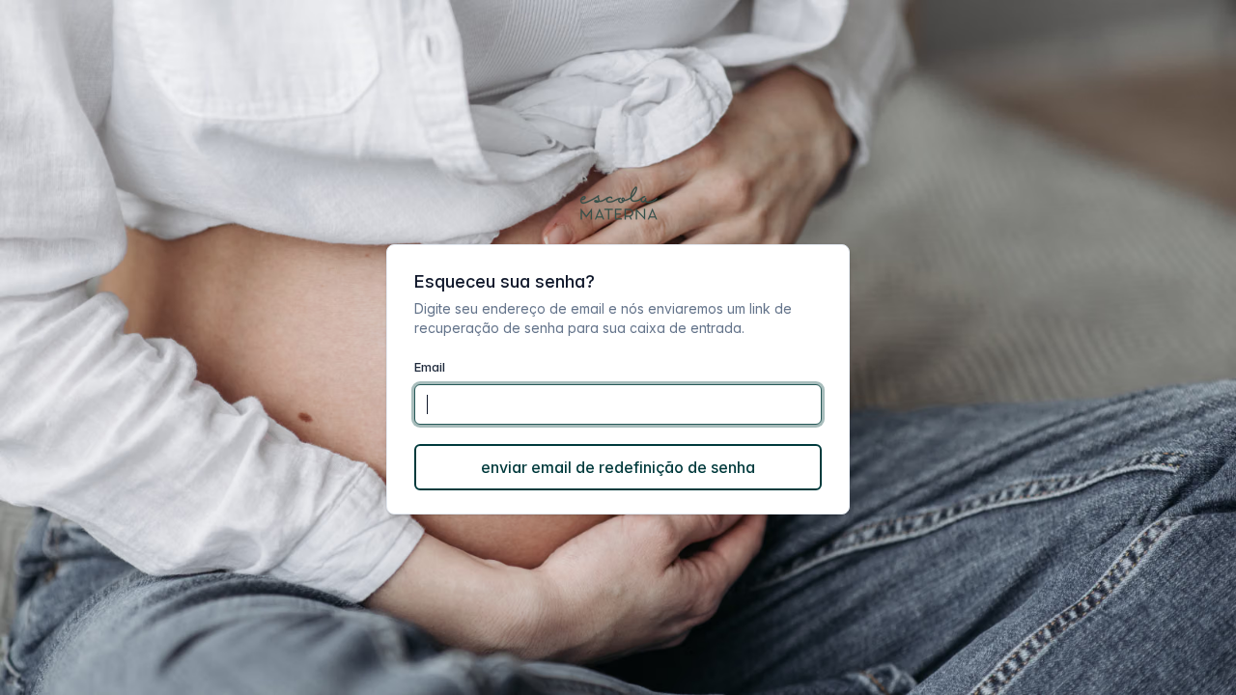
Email (429, 367)
